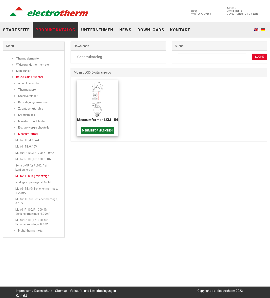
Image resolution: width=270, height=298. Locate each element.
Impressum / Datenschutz (34, 291)
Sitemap (61, 291)
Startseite (16, 29)
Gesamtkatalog (89, 57)
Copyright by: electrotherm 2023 (220, 291)
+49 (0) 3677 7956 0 (200, 13)
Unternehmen (97, 29)
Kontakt (180, 29)
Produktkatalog (55, 29)
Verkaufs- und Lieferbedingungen (93, 291)
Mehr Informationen (97, 130)
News (125, 29)
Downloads (151, 29)
